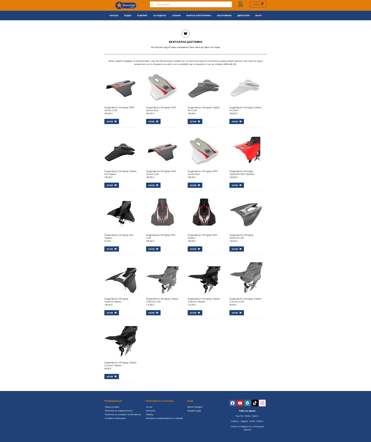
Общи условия (112, 406)
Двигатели (243, 15)
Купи (110, 121)
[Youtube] (240, 403)
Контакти (150, 410)
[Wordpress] (247, 403)
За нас (149, 406)
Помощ (149, 414)
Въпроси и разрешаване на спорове (164, 418)
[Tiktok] (255, 403)
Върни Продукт (195, 406)
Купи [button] (151, 121)
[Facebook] (232, 403)
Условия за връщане (115, 418)
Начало (114, 15)
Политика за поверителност (119, 410)
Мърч (258, 15)
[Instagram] (262, 403)
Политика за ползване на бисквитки (123, 414)
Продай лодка (194, 410)
